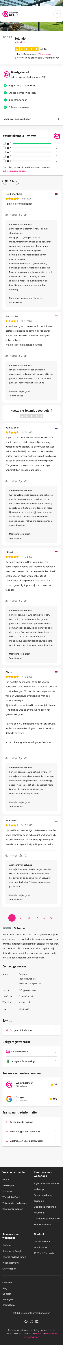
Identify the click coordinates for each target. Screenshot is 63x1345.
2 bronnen (44, 54)
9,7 (43, 49)
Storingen (7, 1299)
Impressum (8, 1304)
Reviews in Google (12, 1251)
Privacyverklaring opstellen (43, 1198)
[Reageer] (20, 214)
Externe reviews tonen (14, 1257)
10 (55, 1084)
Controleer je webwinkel (47, 1218)
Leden (5, 1179)
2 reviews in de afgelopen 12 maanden (35, 57)
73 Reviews (22, 1100)
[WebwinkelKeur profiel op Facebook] (26, 1321)
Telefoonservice (42, 1224)
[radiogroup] (27, 49)
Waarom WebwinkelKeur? (11, 1194)
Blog (4, 1288)
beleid (38, 1333)
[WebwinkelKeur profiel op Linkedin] (37, 1321)
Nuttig (13, 214)
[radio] (17, 49)
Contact (6, 1293)
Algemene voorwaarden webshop (47, 1186)
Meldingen (8, 1185)
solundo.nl (20, 42)
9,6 (55, 1099)
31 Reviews (21, 1086)
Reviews (6, 1245)
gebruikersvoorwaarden (14, 171)
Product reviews (10, 1262)
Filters (13, 181)
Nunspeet (33, 983)
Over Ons (7, 1282)
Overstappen (9, 1268)
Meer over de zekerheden (17, 119)
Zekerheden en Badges (14, 1203)
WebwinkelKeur (24, 1082)
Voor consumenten (12, 1209)
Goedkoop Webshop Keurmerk (45, 1209)
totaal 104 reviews (25, 54)
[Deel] (25, 214)
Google (20, 1097)
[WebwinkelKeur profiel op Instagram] (31, 1321)
